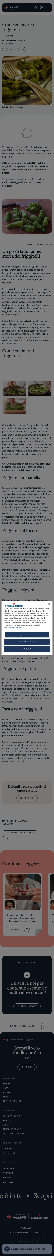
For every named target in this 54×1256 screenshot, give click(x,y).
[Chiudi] (49, 604)
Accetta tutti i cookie (27, 642)
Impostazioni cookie (27, 635)
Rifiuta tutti (27, 649)
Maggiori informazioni (15, 627)
